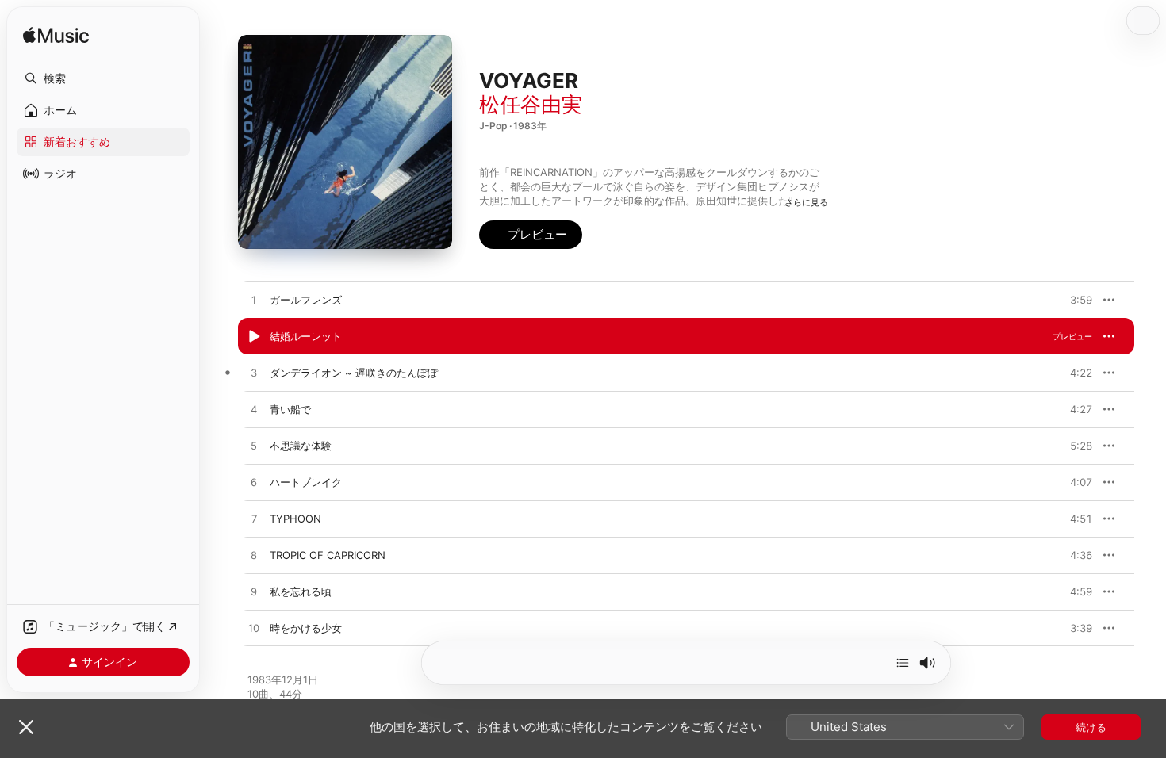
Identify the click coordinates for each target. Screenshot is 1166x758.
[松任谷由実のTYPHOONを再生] (254, 519)
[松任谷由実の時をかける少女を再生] (254, 629)
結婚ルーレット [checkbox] (306, 336)
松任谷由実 (530, 104)
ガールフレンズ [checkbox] (306, 299)
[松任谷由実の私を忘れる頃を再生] (254, 592)
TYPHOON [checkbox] (295, 518)
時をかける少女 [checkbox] (306, 628)
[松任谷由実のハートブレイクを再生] (254, 483)
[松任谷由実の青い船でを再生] (254, 410)
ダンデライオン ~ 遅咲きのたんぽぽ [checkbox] (354, 372)
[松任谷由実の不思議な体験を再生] (254, 446)
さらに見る (806, 202)
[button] (103, 78)
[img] (56, 36)
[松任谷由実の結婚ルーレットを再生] (254, 337)
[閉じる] (26, 727)
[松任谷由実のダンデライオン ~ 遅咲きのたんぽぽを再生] (254, 373)
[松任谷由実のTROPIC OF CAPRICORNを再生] (254, 556)
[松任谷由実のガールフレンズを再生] (254, 300)
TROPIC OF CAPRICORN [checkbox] (327, 555)
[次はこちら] (902, 663)
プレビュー (1072, 299)
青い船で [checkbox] (290, 409)
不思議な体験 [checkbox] (301, 445)
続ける (1091, 727)
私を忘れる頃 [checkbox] (301, 591)
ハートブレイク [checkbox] (306, 482)
